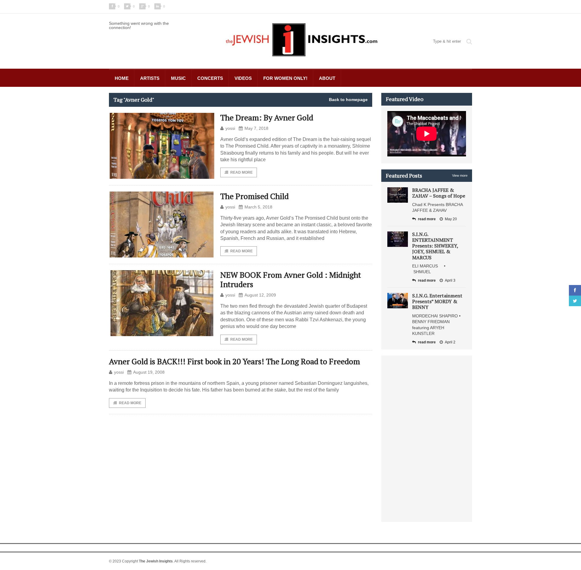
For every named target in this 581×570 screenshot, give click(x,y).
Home (122, 78)
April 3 (450, 280)
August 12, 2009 (260, 295)
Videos (243, 78)
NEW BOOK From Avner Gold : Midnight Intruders (290, 279)
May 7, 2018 (256, 128)
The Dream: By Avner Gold (266, 117)
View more (460, 175)
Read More (241, 172)
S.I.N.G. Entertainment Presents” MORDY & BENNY (437, 301)
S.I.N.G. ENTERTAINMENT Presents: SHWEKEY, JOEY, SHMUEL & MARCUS (435, 246)
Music (178, 78)
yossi (230, 128)
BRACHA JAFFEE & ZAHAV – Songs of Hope (438, 193)
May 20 (451, 219)
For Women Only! (285, 78)
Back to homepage (348, 99)
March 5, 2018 (258, 207)
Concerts (210, 78)
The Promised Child (254, 196)
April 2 (450, 342)
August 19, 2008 (149, 372)
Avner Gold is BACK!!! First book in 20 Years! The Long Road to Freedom (234, 361)
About (327, 78)
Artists (149, 78)
